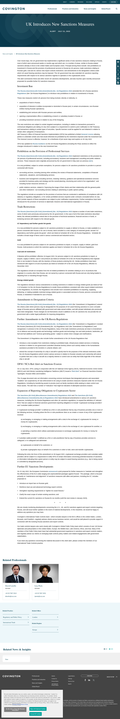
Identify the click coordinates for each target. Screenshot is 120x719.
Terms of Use (71, 681)
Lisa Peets (39, 586)
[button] (105, 648)
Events (104, 2)
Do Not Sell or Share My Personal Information (15, 709)
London (34, 617)
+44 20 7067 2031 (40, 593)
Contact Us (54, 678)
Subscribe (113, 1)
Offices (97, 2)
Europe (34, 630)
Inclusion (89, 2)
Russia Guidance (39, 144)
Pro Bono (80, 2)
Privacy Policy (16, 704)
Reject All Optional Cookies (38, 709)
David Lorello (10, 586)
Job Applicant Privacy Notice (55, 684)
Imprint (69, 684)
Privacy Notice (55, 681)
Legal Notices (71, 676)
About (65, 2)
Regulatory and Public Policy (12, 617)
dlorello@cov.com (10, 596)
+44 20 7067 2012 (11, 593)
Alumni (53, 676)
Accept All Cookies (35, 714)
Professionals (35, 676)
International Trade (9, 622)
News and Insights (8, 54)
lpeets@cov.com (40, 596)
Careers (72, 2)
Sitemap (70, 678)
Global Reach (36, 686)
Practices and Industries (38, 679)
